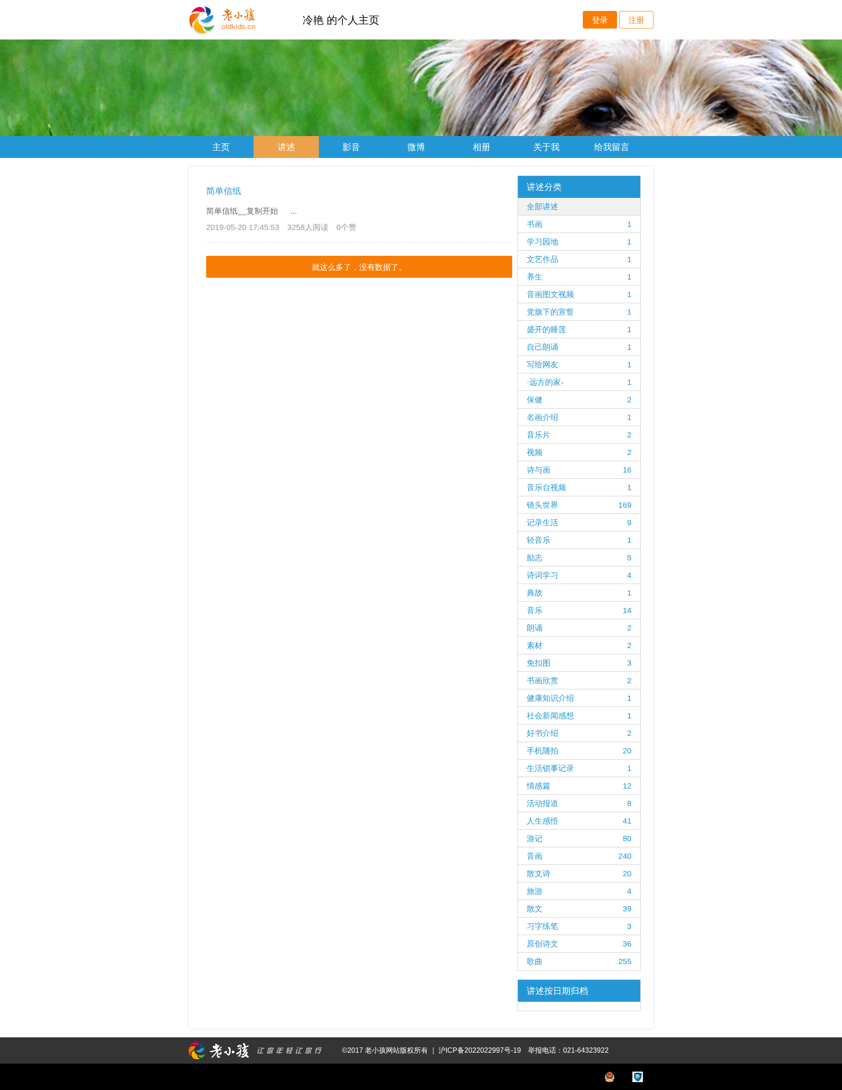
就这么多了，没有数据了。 (359, 267)
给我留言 (611, 147)
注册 (636, 20)
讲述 (286, 147)
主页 (221, 147)
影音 (351, 147)
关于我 (546, 147)
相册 (481, 147)
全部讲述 (542, 206)
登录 (600, 20)
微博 (416, 147)
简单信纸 (223, 191)
